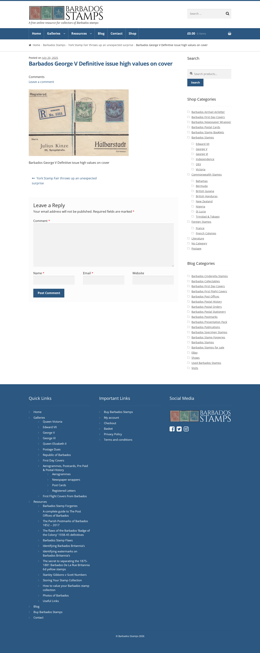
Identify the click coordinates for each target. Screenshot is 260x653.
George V (201, 149)
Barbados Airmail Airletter (208, 112)
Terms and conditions (118, 439)
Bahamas (202, 181)
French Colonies (206, 233)
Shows (195, 358)
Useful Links (51, 601)
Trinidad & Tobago (207, 216)
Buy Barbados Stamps (47, 612)
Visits (194, 368)
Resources (79, 33)
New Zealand (204, 201)
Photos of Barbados (56, 595)
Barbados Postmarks (204, 317)
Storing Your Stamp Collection (62, 580)
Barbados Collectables (205, 281)
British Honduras (207, 196)
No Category (199, 243)
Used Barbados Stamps (206, 363)
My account (111, 417)
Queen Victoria (52, 421)
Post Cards (59, 485)
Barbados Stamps (54, 45)
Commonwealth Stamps (206, 174)
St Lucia (201, 211)
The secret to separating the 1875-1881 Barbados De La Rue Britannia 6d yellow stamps (66, 565)
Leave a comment (41, 82)
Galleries (53, 33)
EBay (194, 352)
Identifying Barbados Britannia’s (64, 546)
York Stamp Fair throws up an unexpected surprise (100, 45)
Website (138, 273)
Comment (41, 221)
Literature (197, 238)
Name (38, 273)
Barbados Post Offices (205, 296)
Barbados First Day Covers (208, 117)
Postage (196, 248)
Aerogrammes (61, 474)
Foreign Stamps (201, 221)
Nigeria (200, 206)
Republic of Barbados (57, 455)
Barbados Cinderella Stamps (209, 276)
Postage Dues (52, 449)
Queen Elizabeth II (54, 443)
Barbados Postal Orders (206, 307)
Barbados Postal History (206, 301)
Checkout (110, 423)
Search (195, 82)
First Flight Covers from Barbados (65, 496)
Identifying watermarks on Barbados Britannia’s (60, 553)
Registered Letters (64, 490)
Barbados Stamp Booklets (207, 132)
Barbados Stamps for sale (207, 347)
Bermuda (202, 186)
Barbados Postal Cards (205, 127)
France (200, 228)
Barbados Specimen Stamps (209, 332)
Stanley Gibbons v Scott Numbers (65, 575)
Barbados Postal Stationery (208, 311)
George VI (202, 154)
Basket (108, 428)
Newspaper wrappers (66, 479)
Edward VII (202, 144)
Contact (117, 33)
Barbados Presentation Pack (209, 322)
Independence (205, 159)
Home (36, 33)
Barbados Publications (205, 327)
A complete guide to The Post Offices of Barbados (62, 513)
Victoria (200, 169)
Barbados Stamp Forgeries (208, 337)
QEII (198, 164)
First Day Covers (53, 460)
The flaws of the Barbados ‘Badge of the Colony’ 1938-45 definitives (66, 533)
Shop (132, 33)
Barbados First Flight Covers (209, 291)
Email (88, 273)
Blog (101, 33)
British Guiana (205, 191)
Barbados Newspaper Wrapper (211, 122)
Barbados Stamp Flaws (58, 540)
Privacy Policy (113, 434)
